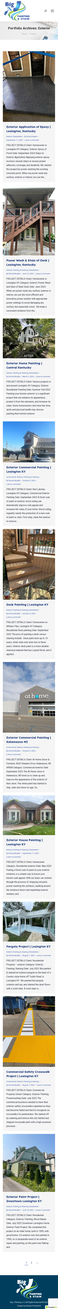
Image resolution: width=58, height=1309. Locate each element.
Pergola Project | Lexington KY (28, 946)
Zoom (25, 86)
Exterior (9, 136)
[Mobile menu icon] (52, 11)
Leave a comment (32, 140)
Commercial (11, 477)
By (30, 136)
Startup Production (33, 1306)
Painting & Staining (20, 270)
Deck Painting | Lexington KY (27, 604)
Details (33, 86)
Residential (17, 136)
